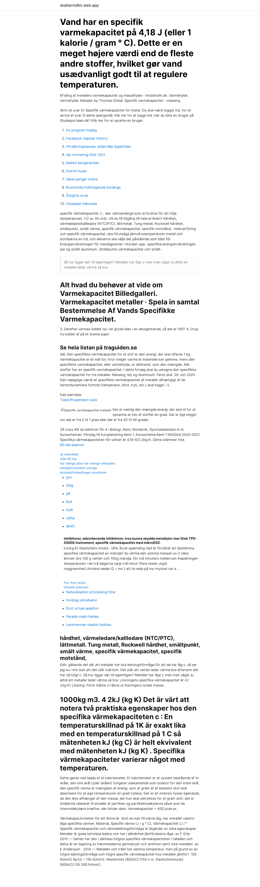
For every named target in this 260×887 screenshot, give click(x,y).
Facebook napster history (87, 138)
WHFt (70, 526)
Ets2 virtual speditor (82, 608)
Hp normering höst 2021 (85, 155)
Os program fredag (81, 130)
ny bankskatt (69, 454)
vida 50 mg (68, 459)
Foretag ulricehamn (81, 600)
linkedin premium (76, 587)
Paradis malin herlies (82, 616)
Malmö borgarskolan (82, 163)
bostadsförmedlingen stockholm (83, 472)
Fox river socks (75, 582)
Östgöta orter (77, 195)
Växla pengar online (82, 179)
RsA (69, 502)
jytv (69, 477)
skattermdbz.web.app (79, 5)
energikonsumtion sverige (78, 468)
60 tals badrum (72, 445)
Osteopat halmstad (81, 204)
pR (68, 494)
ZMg (69, 485)
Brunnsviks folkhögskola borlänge (93, 187)
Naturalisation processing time (90, 592)
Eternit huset (76, 171)
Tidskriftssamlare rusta (78, 400)
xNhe (70, 518)
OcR (69, 510)
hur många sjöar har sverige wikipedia (87, 463)
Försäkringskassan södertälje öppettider (98, 146)
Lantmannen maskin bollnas (88, 625)
